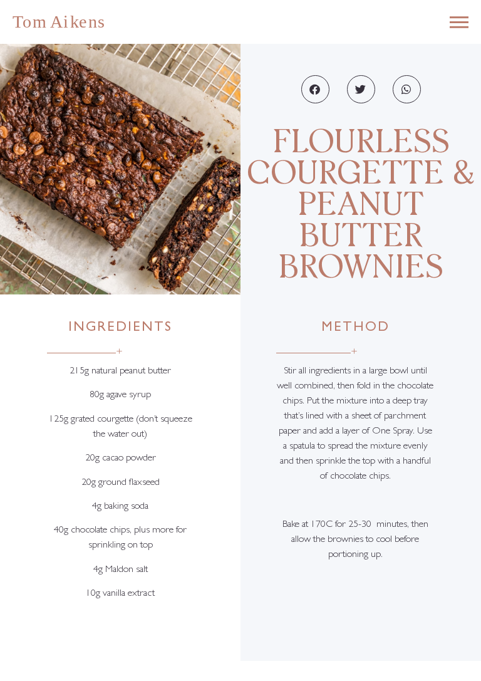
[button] (315, 89)
